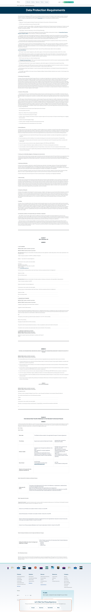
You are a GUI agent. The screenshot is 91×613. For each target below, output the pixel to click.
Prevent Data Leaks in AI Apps (33, 578)
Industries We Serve (43, 584)
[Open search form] (62, 2)
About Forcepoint (66, 581)
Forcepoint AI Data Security (21, 576)
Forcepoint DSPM (19, 579)
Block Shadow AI (31, 576)
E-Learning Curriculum (44, 581)
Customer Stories (54, 576)
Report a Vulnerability (67, 582)
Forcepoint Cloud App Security (21, 584)
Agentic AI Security (31, 581)
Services (42, 582)
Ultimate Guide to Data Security (45, 576)
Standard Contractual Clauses (25, 60)
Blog (53, 579)
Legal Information (22, 5)
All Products (18, 586)
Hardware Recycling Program (68, 587)
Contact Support (66, 584)
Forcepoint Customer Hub (55, 581)
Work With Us (66, 578)
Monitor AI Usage (31, 579)
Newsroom (65, 576)
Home (18, 5)
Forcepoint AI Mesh (43, 578)
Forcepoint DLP (19, 578)
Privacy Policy (40, 18)
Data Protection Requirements (29, 5)
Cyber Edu (42, 579)
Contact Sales (66, 585)
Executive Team (66, 579)
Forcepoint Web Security (20, 582)
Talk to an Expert (68, 2)
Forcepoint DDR (19, 581)
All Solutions (30, 583)
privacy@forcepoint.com (24, 268)
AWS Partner (54, 578)
